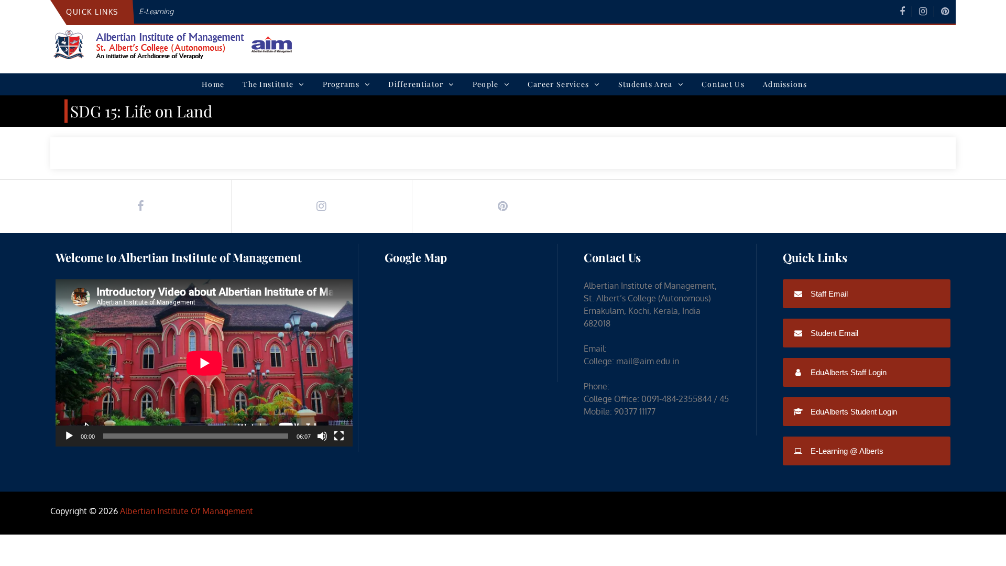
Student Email (833, 333)
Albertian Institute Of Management (186, 511)
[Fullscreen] (339, 436)
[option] (374, 11)
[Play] (69, 436)
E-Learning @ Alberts (845, 451)
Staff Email (828, 293)
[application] (204, 363)
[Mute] (322, 436)
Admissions (785, 84)
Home (213, 84)
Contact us (723, 84)
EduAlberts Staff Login (847, 372)
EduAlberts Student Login (852, 411)
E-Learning (156, 11)
